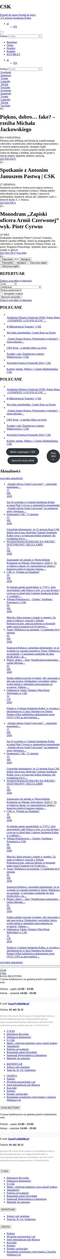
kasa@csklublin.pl (18, 1003)
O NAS (11, 1031)
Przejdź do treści (27, 14)
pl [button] (8, 23)
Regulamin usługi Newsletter (22, 1052)
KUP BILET (13, 54)
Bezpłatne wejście (13, 293)
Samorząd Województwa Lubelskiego (27, 1055)
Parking (11, 1078)
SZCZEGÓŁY (8, 158)
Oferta (10, 45)
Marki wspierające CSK (22, 451)
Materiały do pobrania (18, 1058)
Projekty (11, 48)
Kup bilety (53, 456)
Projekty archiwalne (17, 1094)
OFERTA (12, 1075)
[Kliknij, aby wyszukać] (40, 36)
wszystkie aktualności (11, 478)
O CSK (11, 1040)
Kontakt (11, 51)
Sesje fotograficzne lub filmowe (23, 1084)
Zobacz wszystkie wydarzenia (16, 280)
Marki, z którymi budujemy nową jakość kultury (32, 1043)
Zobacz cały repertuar (18, 1067)
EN (15, 26)
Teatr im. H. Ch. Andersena (21, 1070)
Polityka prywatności (18, 1049)
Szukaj (3, 36)
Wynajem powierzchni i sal (21, 1081)
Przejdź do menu (9, 14)
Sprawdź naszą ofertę (23, 460)
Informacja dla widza (18, 1034)
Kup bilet (21, 252)
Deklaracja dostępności (19, 1037)
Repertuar (12, 42)
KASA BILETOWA (10, 1108)
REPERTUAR (14, 1064)
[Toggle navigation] (1, 33)
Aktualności (13, 1046)
